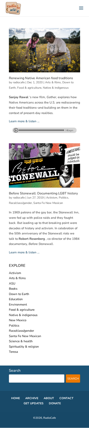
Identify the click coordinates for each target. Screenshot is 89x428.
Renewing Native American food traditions (41, 78)
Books (13, 289)
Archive (31, 398)
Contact (66, 398)
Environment (18, 304)
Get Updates (33, 403)
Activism (51, 198)
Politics (63, 198)
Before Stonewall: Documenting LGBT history (43, 193)
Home (15, 398)
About (49, 398)
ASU (12, 283)
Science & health (21, 341)
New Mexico (17, 320)
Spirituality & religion (24, 347)
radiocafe (19, 82)
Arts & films (53, 82)
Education (16, 299)
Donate (55, 403)
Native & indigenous (56, 88)
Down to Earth (19, 294)
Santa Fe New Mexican (48, 203)
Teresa (13, 352)
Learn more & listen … (24, 121)
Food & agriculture (29, 88)
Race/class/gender (20, 203)
